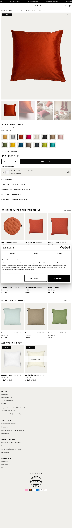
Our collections (31, 1)
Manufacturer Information (14, 199)
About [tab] (59, 253)
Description (6, 180)
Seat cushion (9, 242)
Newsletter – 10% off (49, 1)
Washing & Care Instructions (14, 189)
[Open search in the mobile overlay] (7, 6)
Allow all (58, 278)
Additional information (12, 184)
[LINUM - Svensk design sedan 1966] (36, 5)
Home (3, 10)
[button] (2, 6)
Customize (34, 278)
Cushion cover (33, 242)
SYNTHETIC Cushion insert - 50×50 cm (24, 171)
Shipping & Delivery (10, 194)
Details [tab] (36, 253)
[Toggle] (14, 179)
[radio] (4, 137)
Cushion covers (23, 10)
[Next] (67, 56)
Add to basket (45, 161)
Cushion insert (11, 375)
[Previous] (5, 56)
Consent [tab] (12, 253)
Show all (67, 210)
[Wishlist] (65, 6)
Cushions (11, 10)
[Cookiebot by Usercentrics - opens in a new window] (61, 247)
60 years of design (13, 1)
